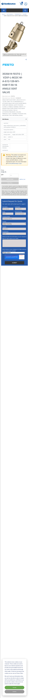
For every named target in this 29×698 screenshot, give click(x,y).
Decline (14, 691)
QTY (2, 174)
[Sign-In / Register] (25, 4)
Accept (14, 687)
